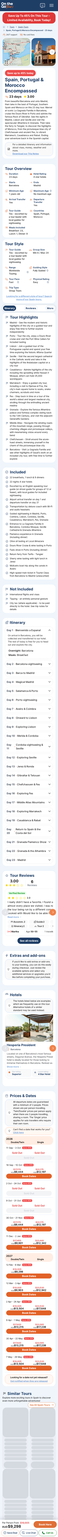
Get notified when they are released (29, 1381)
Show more (13, 1066)
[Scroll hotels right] (52, 1048)
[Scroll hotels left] (5, 1048)
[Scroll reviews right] (52, 912)
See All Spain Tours (40, 1405)
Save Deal (12, 1532)
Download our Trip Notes (26, 153)
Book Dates (29, 1176)
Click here (18, 1132)
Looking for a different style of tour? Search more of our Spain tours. (29, 298)
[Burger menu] (51, 5)
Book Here (45, 1524)
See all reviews (29, 940)
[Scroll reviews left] (5, 912)
